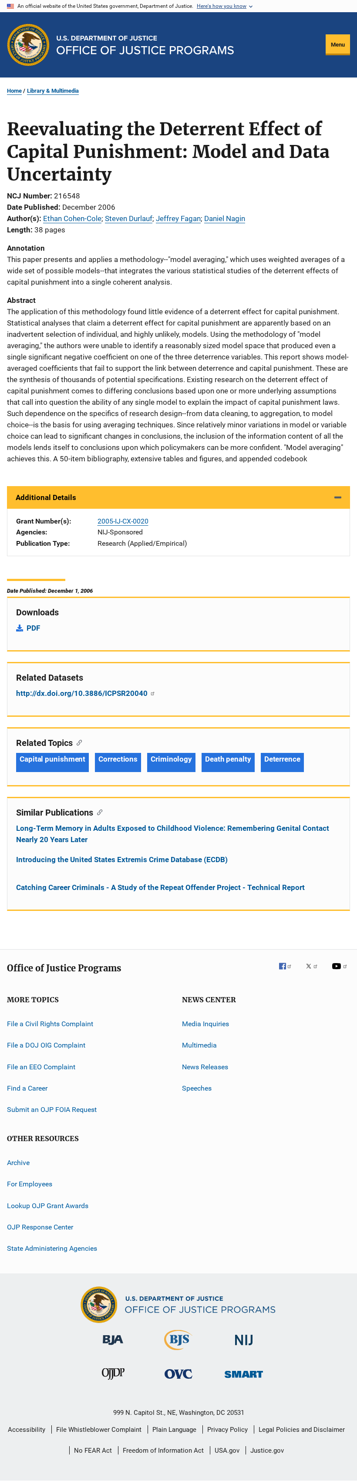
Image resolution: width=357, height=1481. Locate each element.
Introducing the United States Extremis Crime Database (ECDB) (122, 859)
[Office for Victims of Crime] (178, 1380)
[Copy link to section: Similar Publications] (97, 811)
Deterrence (282, 759)
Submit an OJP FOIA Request (52, 1109)
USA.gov (227, 1450)
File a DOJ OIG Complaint (46, 1045)
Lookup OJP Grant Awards (47, 1205)
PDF (33, 628)
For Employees (29, 1184)
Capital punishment (52, 759)
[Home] (145, 45)
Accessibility (26, 1430)
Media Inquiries (205, 1024)
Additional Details (46, 497)
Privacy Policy (227, 1430)
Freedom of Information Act (163, 1450)
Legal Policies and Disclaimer (302, 1430)
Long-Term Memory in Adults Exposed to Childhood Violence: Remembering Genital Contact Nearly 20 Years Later (172, 834)
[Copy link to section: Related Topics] (77, 742)
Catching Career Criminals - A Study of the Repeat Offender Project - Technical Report (160, 887)
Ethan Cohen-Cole (72, 218)
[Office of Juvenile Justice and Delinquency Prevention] (113, 1381)
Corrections (118, 759)
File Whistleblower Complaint (98, 1430)
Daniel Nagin (224, 218)
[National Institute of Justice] (244, 1346)
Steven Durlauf (128, 218)
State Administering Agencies (52, 1248)
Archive (18, 1163)
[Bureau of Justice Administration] (113, 1346)
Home (14, 90)
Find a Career (27, 1088)
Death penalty (228, 759)
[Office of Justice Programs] (28, 45)
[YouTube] (340, 972)
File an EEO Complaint (41, 1067)
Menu (338, 44)
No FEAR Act (93, 1450)
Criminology (171, 759)
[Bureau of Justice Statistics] (178, 1351)
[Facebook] (288, 972)
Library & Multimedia (53, 90)
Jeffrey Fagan (178, 218)
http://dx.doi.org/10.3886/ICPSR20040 (82, 693)
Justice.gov (267, 1450)
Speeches (197, 1088)
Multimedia (199, 1045)
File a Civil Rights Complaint (50, 1024)
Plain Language (174, 1430)
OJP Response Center (40, 1227)
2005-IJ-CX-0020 (123, 521)
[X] (314, 972)
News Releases (205, 1067)
